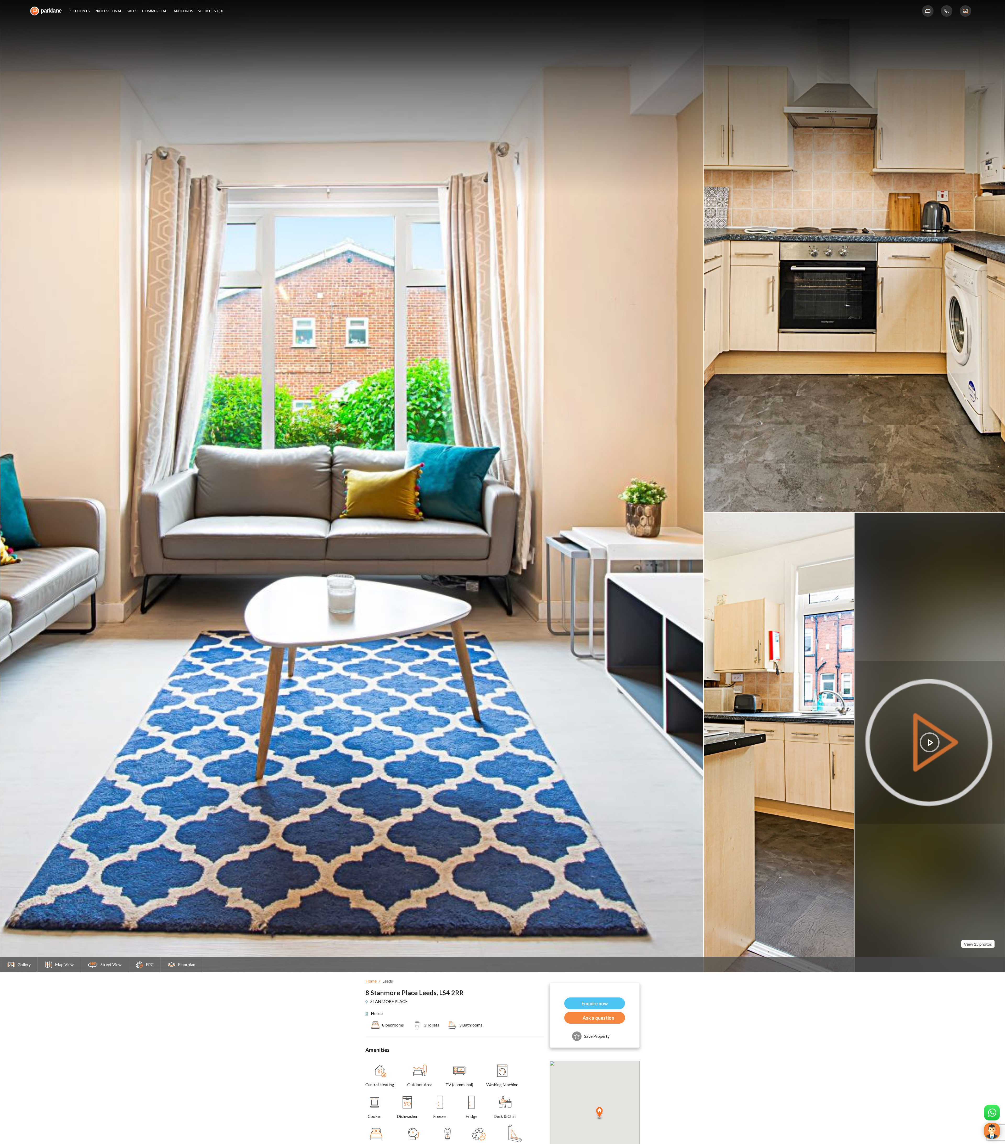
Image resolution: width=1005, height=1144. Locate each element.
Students (80, 11)
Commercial (154, 11)
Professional (108, 11)
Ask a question (598, 1018)
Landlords (182, 11)
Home (371, 980)
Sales (132, 11)
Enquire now (595, 1003)
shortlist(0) (210, 11)
